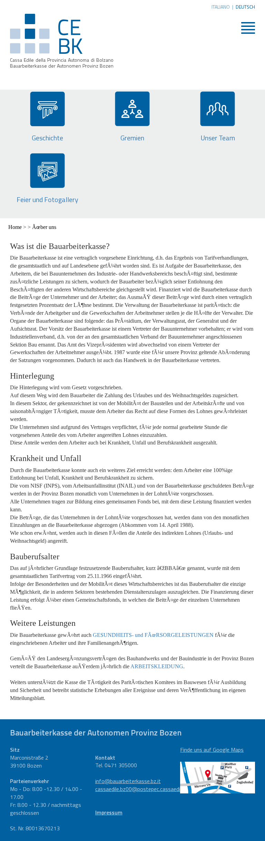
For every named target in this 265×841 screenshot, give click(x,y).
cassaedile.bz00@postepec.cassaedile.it (141, 789)
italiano (221, 6)
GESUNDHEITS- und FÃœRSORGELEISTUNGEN (153, 635)
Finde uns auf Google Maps (212, 749)
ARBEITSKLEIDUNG (156, 666)
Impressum (108, 813)
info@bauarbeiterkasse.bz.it (128, 781)
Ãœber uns (44, 227)
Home (15, 227)
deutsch (245, 6)
